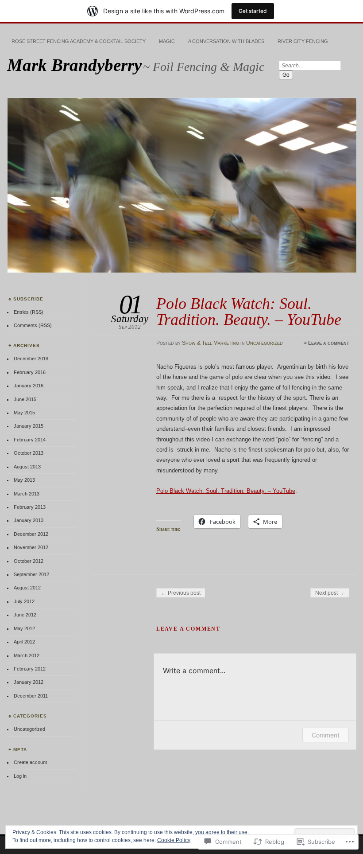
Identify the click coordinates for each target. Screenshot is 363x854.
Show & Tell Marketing (210, 343)
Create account (30, 762)
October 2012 (28, 561)
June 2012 (25, 614)
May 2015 (24, 412)
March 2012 (26, 655)
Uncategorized (264, 343)
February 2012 (30, 668)
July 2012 (24, 601)
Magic (167, 41)
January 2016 (28, 385)
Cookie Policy (173, 840)
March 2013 (26, 493)
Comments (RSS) (33, 325)
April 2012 (24, 641)
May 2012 (24, 628)
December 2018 (31, 358)
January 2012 (28, 682)
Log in (20, 776)
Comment (326, 735)
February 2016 (30, 372)
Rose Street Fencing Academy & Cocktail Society (79, 41)
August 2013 (27, 466)
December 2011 (31, 695)
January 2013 (28, 520)
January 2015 (28, 426)
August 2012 (27, 587)
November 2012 (31, 547)
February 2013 (30, 507)
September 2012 (31, 574)
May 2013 (24, 480)
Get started (253, 11)
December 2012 (31, 534)
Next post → (329, 593)
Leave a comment (328, 343)
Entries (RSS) (28, 312)
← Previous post (181, 593)
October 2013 (28, 453)
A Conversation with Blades (226, 41)
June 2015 (25, 399)
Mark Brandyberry (74, 64)
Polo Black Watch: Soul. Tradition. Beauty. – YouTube (225, 490)
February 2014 (30, 439)
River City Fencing (303, 41)
